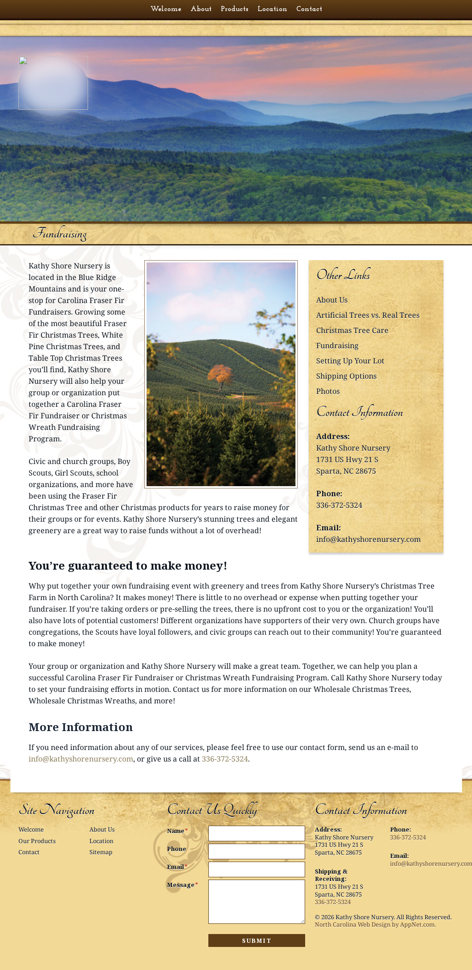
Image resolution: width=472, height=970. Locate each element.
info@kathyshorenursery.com (368, 539)
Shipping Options (346, 376)
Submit (256, 940)
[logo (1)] (65, 83)
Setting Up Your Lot (350, 361)
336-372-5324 (339, 505)
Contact (29, 852)
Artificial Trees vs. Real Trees (367, 315)
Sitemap (100, 852)
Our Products (37, 841)
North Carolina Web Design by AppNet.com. (375, 924)
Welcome (31, 829)
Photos (328, 391)
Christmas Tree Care (352, 330)
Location (101, 841)
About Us (332, 300)
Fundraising (337, 345)
